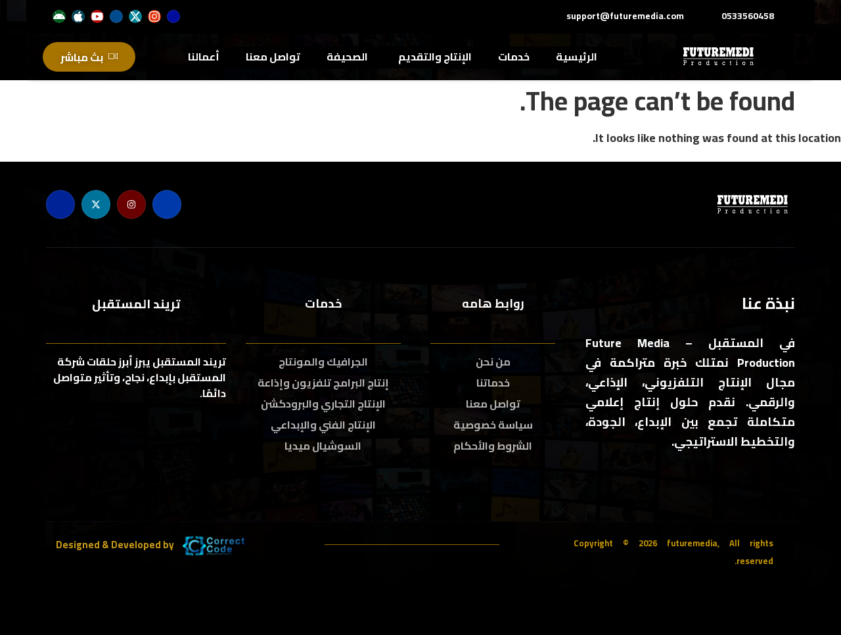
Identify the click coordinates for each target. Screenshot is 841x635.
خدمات (514, 56)
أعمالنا (203, 56)
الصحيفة (347, 56)
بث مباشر (81, 57)
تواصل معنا (273, 56)
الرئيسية (576, 56)
